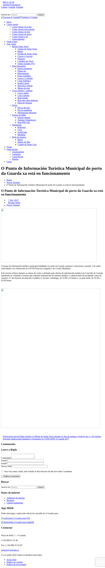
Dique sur (22, 71)
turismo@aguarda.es (11, 5)
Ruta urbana (23, 98)
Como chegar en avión (22, 27)
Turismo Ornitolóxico (27, 120)
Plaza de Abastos (25, 103)
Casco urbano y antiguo (22, 90)
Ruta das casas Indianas (28, 100)
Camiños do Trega (25, 61)
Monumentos (23, 73)
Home (9, 180)
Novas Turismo (13, 182)
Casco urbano (23, 95)
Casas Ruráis (17, 157)
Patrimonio (16, 125)
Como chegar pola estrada (23, 29)
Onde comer (12, 41)
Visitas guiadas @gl (26, 63)
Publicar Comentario (12, 476)
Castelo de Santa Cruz (27, 144)
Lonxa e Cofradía (25, 78)
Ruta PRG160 (24, 122)
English (11, 7)
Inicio (9, 22)
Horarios (10, 500)
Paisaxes (21, 59)
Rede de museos (19, 137)
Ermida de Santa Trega (27, 54)
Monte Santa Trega (20, 46)
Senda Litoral (23, 83)
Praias (14, 105)
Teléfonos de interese (16, 498)
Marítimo (21, 135)
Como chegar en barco (22, 34)
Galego (4, 7)
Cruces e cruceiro (25, 56)
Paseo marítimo (24, 76)
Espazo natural (24, 117)
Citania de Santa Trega (27, 49)
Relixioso (22, 127)
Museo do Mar (24, 142)
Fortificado (22, 132)
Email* (4, 463)
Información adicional (27, 112)
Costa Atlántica (24, 81)
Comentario (6, 458)
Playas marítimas (25, 110)
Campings (16, 154)
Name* (4, 460)
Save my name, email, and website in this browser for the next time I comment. (38, 471)
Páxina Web (6, 466)
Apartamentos (18, 152)
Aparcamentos (18, 39)
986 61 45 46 (8, 2)
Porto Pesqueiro (19, 66)
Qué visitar (11, 44)
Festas (9, 147)
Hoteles (15, 159)
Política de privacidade (16, 564)
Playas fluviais (24, 108)
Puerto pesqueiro (25, 68)
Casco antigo (23, 93)
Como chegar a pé (20, 37)
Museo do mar (24, 88)
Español (19, 7)
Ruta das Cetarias (25, 86)
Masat (20, 51)
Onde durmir (12, 149)
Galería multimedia (15, 503)
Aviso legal (11, 559)
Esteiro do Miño (19, 115)
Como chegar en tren (21, 32)
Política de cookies (15, 562)
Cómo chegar (12, 24)
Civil (20, 130)
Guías (9, 161)
